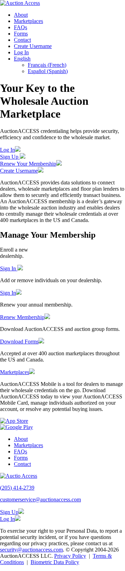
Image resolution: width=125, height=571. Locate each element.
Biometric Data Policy (55, 562)
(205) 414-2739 (17, 488)
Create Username (33, 46)
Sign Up (10, 157)
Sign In (8, 268)
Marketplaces (28, 21)
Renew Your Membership (28, 164)
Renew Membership (22, 317)
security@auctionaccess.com (31, 550)
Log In (21, 52)
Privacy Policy (70, 556)
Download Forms (19, 341)
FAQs (20, 27)
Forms (21, 34)
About (21, 15)
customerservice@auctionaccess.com (40, 499)
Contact (22, 40)
